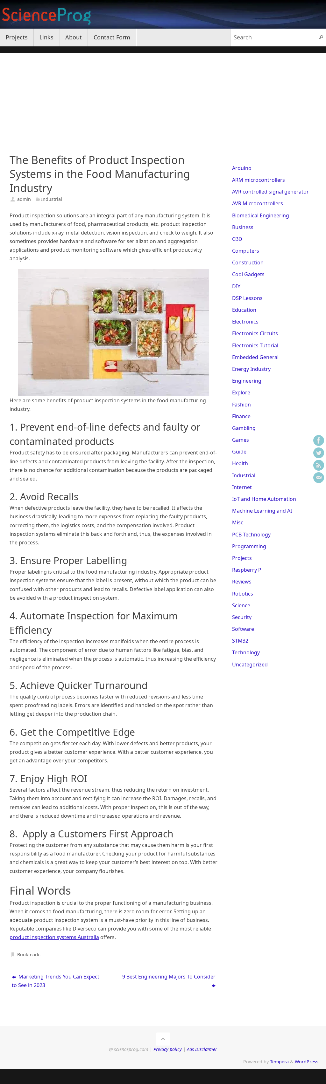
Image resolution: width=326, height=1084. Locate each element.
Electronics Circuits (255, 333)
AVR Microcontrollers (257, 203)
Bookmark (28, 954)
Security (242, 617)
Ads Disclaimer (202, 1049)
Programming (249, 546)
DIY (236, 286)
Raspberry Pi (247, 569)
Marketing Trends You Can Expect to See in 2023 (55, 981)
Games (240, 439)
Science (241, 605)
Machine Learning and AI (262, 510)
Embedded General (255, 357)
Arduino (242, 168)
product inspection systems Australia (54, 937)
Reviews (242, 581)
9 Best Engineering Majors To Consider (169, 976)
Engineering (246, 380)
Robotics (242, 593)
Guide (239, 451)
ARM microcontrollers (258, 179)
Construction (248, 262)
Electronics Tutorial (255, 345)
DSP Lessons (247, 298)
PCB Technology (251, 534)
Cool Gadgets (248, 274)
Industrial (51, 199)
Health (240, 463)
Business (242, 227)
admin (24, 199)
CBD (237, 238)
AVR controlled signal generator (270, 191)
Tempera (279, 1062)
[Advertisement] (163, 97)
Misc (237, 522)
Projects (242, 558)
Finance (241, 416)
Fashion (241, 404)
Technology (246, 652)
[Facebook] (318, 440)
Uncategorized (250, 664)
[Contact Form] (318, 477)
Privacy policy (167, 1049)
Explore (241, 392)
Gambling (244, 428)
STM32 (240, 640)
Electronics (245, 321)
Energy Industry (251, 368)
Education (244, 309)
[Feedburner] (318, 465)
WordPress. (307, 1062)
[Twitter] (318, 452)
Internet (242, 487)
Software (243, 628)
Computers (245, 250)
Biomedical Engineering (260, 215)
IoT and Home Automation (264, 498)
